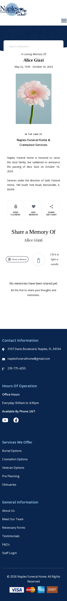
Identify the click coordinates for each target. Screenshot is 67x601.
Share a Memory (17, 259)
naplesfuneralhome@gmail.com (29, 359)
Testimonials (10, 536)
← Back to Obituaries (18, 46)
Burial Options (12, 451)
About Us (8, 511)
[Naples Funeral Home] (13, 15)
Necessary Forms (13, 528)
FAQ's (6, 544)
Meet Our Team (12, 519)
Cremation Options (15, 459)
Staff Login (9, 553)
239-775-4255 (17, 368)
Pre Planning (10, 476)
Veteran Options (13, 468)
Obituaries (9, 485)
